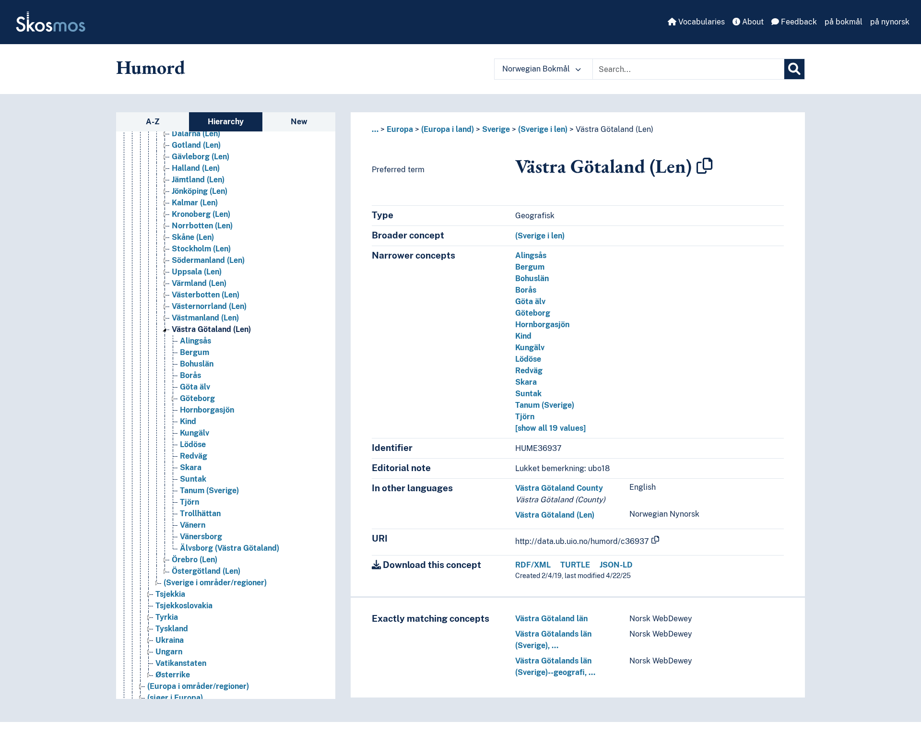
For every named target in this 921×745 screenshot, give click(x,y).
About (752, 21)
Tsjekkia (170, 594)
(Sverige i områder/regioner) (215, 582)
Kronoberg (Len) (201, 214)
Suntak (193, 479)
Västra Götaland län (551, 618)
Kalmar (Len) (195, 202)
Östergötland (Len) (206, 571)
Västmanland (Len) (205, 317)
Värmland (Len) (199, 283)
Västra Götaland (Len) (211, 329)
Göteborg (197, 398)
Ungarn (168, 651)
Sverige (496, 129)
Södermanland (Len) (208, 260)
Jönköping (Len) (199, 191)
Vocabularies (700, 21)
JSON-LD (616, 564)
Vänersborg (201, 536)
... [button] (375, 129)
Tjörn (189, 502)
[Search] (794, 69)
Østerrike (172, 674)
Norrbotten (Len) (202, 225)
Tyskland (171, 628)
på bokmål (843, 21)
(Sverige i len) (542, 129)
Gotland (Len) (196, 145)
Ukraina (169, 640)
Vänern (192, 525)
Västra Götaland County (559, 488)
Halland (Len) (196, 168)
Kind (188, 421)
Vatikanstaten (180, 663)
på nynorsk (889, 21)
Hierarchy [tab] (226, 121)
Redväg (193, 456)
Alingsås (195, 340)
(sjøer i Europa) (175, 697)
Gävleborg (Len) (200, 156)
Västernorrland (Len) (209, 306)
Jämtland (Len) (198, 179)
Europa (400, 129)
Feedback (798, 21)
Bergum (194, 352)
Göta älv (195, 386)
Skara (190, 467)
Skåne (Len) (193, 237)
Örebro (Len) (194, 559)
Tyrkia (166, 617)
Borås (190, 375)
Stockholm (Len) (201, 248)
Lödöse (193, 444)
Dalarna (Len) (196, 133)
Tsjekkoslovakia (184, 605)
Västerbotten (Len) (205, 294)
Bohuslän (196, 363)
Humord (150, 67)
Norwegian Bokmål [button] (537, 68)
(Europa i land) (447, 129)
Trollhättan (200, 513)
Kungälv (194, 433)
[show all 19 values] (550, 428)
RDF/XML (533, 564)
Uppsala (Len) (197, 271)
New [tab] (299, 121)
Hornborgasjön (207, 409)
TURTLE (575, 564)
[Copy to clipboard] (704, 166)
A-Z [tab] (153, 121)
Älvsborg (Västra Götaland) (229, 548)
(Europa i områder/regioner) (198, 686)
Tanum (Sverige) (209, 490)
